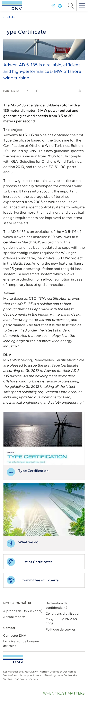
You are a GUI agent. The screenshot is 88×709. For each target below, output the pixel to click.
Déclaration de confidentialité (57, 605)
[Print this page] (80, 91)
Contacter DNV (14, 635)
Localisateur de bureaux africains (21, 643)
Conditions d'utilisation (63, 613)
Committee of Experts (40, 580)
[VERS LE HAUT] (13, 659)
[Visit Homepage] (12, 5)
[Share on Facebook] (36, 91)
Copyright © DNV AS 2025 (61, 621)
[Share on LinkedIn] (27, 91)
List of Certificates (37, 562)
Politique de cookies (61, 629)
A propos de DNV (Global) (22, 611)
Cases (11, 17)
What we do (28, 542)
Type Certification (33, 470)
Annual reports (14, 617)
